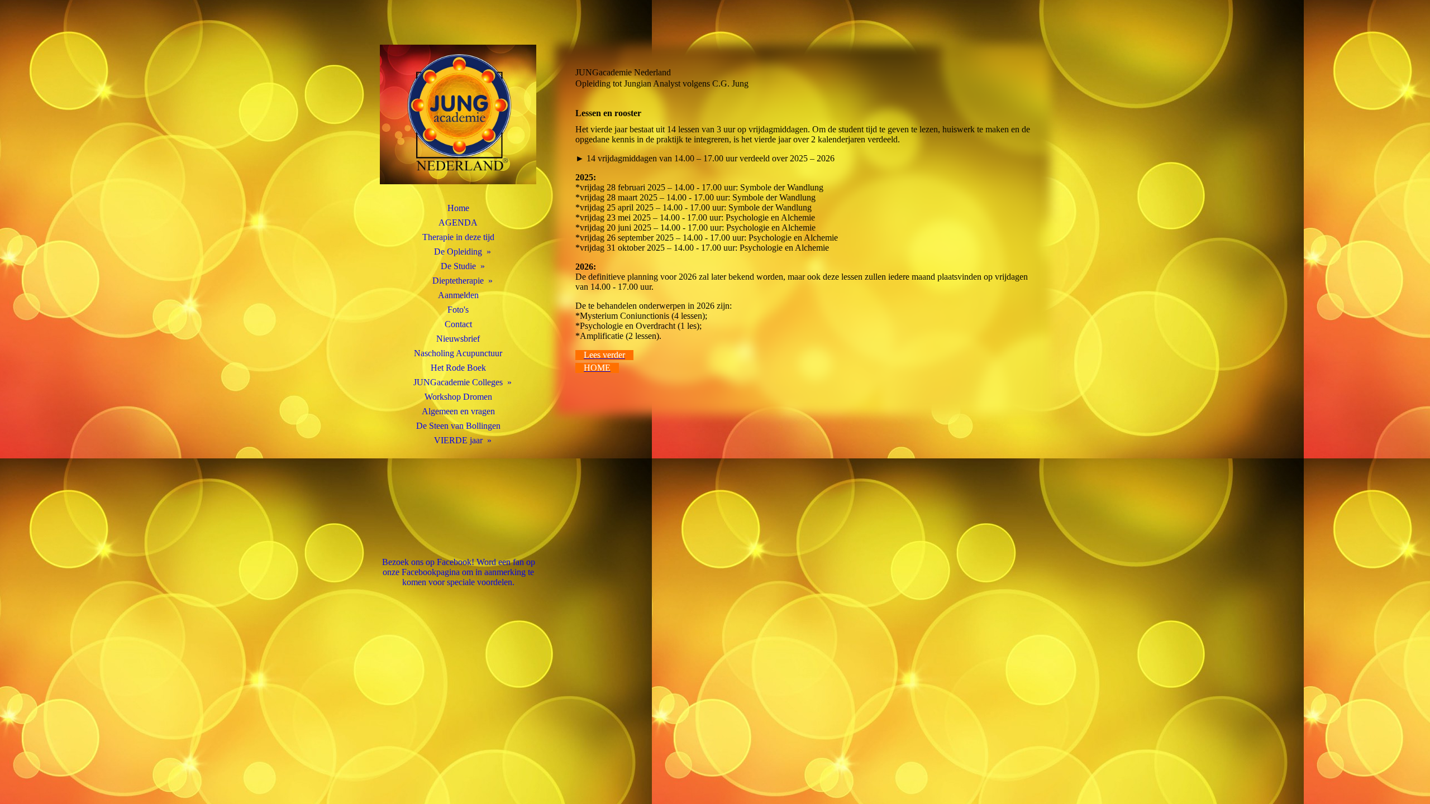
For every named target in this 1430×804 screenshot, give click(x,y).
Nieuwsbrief (458, 338)
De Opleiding (458, 251)
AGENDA (458, 222)
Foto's (458, 309)
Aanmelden (458, 295)
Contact (458, 324)
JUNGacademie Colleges (458, 382)
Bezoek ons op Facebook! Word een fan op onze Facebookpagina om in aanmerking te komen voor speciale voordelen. (458, 572)
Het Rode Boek (458, 367)
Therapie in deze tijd (458, 237)
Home (458, 208)
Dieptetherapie (458, 280)
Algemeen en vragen (458, 411)
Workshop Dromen (458, 396)
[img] (458, 114)
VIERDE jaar (458, 440)
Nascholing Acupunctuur (458, 353)
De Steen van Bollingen (458, 425)
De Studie (458, 266)
